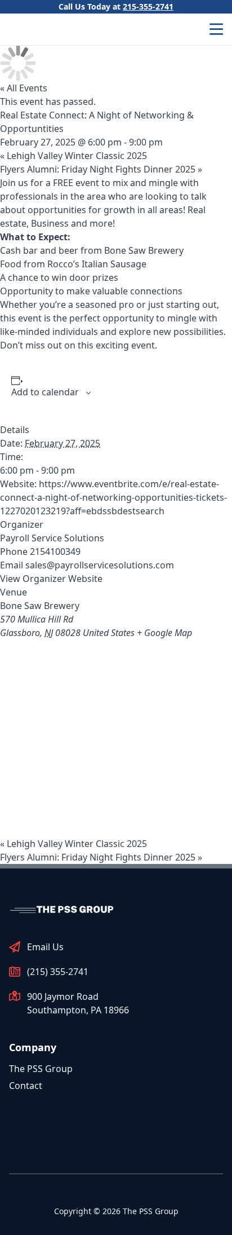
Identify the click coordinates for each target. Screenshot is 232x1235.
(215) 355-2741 (57, 971)
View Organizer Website (51, 578)
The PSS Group (41, 1068)
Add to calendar (45, 392)
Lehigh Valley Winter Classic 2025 (73, 155)
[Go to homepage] (63, 909)
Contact (25, 1085)
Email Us (45, 947)
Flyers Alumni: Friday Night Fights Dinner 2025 (101, 169)
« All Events (23, 88)
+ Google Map (164, 633)
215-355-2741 (148, 6)
